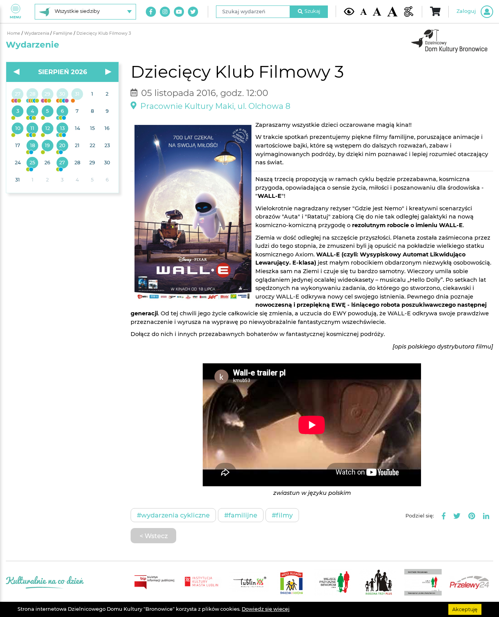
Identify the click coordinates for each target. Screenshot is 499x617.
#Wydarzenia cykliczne (173, 515)
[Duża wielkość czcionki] (392, 12)
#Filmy (282, 515)
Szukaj (312, 11)
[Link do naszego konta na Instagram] (165, 12)
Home (14, 33)
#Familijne (240, 515)
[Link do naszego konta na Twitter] (193, 12)
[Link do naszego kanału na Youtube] (179, 12)
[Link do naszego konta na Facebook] (151, 12)
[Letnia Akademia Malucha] (17, 111)
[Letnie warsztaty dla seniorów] (47, 111)
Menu (15, 17)
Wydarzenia (37, 33)
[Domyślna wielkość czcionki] (363, 11)
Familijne (63, 33)
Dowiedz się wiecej (266, 609)
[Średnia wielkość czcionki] (377, 11)
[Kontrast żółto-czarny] (349, 11)
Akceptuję (465, 609)
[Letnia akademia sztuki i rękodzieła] (77, 94)
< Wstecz (154, 536)
